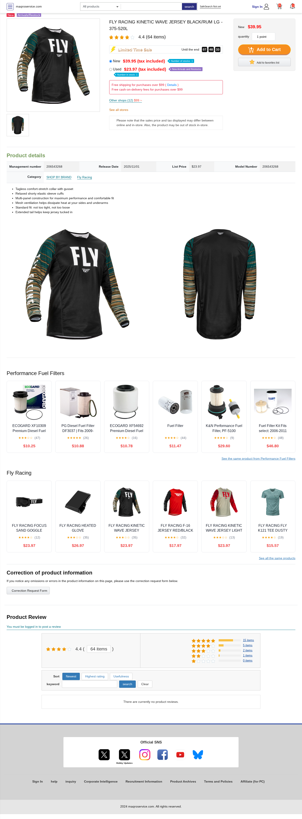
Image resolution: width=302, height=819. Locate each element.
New (153, 61)
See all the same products (277, 558)
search (189, 6)
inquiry (70, 781)
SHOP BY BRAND (58, 177)
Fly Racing (84, 177)
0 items (247, 660)
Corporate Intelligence (101, 781)
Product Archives (183, 781)
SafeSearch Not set (210, 6)
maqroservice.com (29, 6)
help (54, 781)
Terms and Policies (218, 781)
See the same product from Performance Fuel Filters (258, 458)
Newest (71, 676)
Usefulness (121, 676)
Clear (145, 684)
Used (157, 71)
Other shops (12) (125, 100)
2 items (247, 650)
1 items (247, 655)
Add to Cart (268, 49)
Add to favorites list (267, 62)
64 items (98, 648)
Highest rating (95, 676)
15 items (248, 640)
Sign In (257, 6)
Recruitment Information (144, 781)
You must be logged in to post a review (34, 626)
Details (172, 85)
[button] (292, 6)
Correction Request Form (29, 590)
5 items (247, 645)
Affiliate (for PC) (253, 781)
